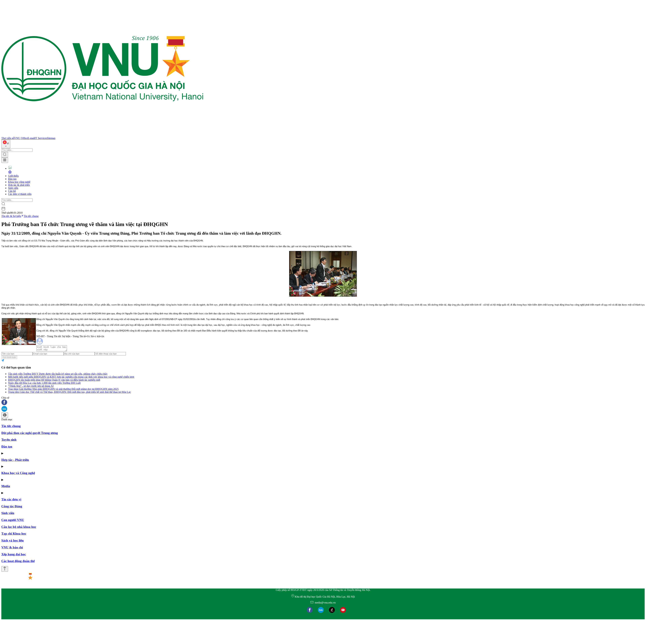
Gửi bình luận (9, 357)
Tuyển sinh (8, 439)
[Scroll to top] (4, 569)
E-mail (31, 138)
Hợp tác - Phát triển (15, 460)
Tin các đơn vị (11, 499)
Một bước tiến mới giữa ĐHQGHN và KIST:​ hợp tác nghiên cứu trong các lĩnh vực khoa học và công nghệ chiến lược (71, 376)
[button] (323, 402)
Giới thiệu (13, 175)
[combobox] (5, 144)
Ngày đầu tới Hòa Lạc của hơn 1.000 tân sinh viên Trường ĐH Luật (44, 382)
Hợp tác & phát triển (19, 184)
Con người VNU (12, 520)
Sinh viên (13, 188)
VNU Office (21, 138)
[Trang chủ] (102, 135)
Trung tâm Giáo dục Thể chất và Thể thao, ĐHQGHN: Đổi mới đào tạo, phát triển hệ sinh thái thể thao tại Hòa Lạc (69, 392)
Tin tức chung (31, 216)
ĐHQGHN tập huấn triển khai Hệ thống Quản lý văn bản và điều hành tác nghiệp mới (54, 379)
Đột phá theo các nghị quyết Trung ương (29, 433)
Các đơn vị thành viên (19, 194)
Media (5, 486)
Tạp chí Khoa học (13, 533)
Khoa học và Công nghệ (18, 473)
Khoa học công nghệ (19, 181)
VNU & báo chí (12, 547)
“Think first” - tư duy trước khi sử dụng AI (30, 385)
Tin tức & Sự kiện (11, 216)
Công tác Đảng (11, 506)
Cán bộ (12, 191)
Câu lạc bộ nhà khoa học (18, 527)
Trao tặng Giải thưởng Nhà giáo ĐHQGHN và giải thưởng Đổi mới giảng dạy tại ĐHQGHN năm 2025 (63, 389)
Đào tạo (12, 178)
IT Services (41, 138)
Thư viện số (7, 138)
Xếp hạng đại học (13, 554)
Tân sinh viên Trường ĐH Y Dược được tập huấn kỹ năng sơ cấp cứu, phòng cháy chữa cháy (57, 373)
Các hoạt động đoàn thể (18, 561)
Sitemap (51, 138)
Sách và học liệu (12, 540)
